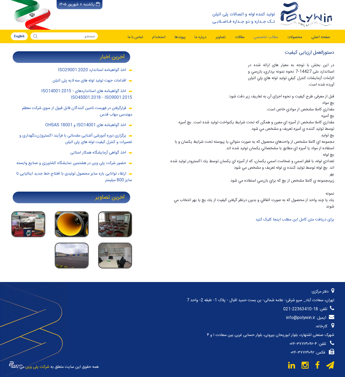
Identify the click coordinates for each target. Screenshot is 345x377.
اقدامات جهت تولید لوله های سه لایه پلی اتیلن (89, 80)
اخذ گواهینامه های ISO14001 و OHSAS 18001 (85, 125)
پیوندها (180, 37)
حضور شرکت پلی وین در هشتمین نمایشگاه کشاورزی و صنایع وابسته (71, 163)
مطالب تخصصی (266, 37)
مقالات (239, 37)
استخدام (158, 37)
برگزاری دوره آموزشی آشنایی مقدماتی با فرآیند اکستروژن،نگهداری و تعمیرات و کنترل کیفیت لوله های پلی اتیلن (75, 139)
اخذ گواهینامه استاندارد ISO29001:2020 (92, 70)
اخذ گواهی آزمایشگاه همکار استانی (98, 153)
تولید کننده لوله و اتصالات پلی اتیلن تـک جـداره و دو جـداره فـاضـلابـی (243, 18)
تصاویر (221, 37)
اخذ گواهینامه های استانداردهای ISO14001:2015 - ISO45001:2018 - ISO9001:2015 (86, 94)
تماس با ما (135, 37)
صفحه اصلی (320, 37)
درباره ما (200, 37)
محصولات (294, 37)
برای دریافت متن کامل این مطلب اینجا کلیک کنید (295, 219)
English (19, 36)
